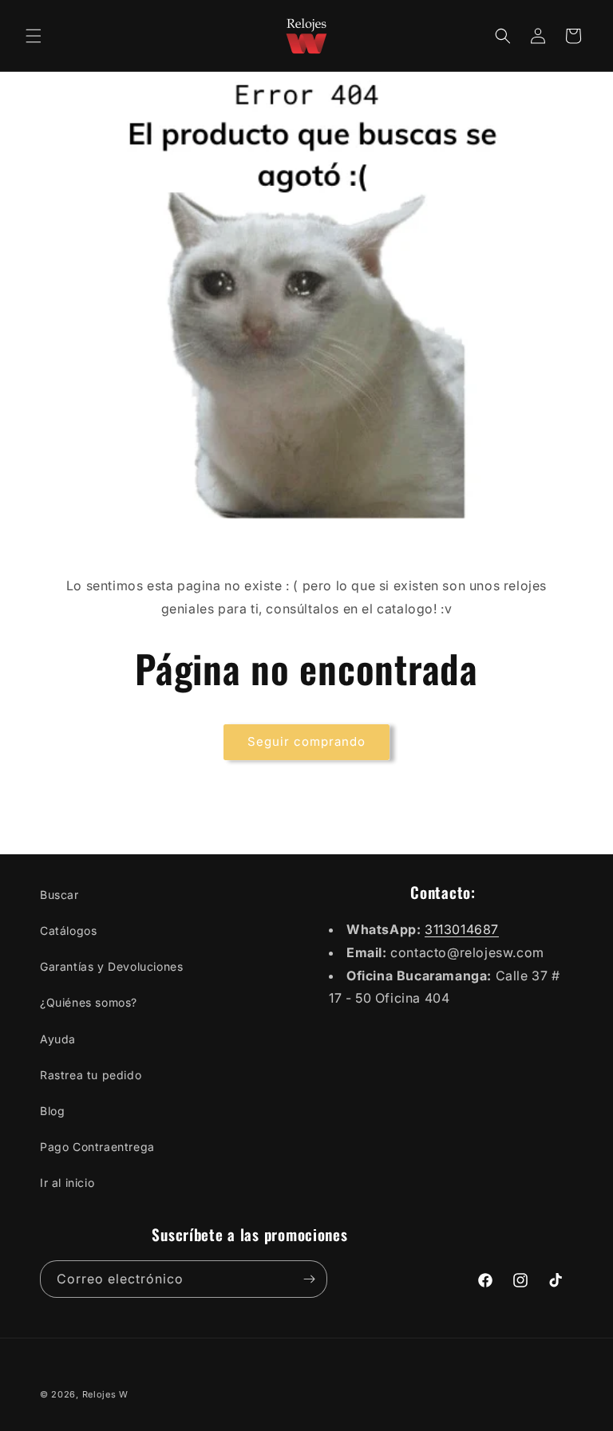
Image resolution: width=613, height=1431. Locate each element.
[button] (33, 35)
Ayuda (58, 1039)
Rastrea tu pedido (90, 1075)
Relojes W (105, 1394)
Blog (52, 1111)
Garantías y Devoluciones (111, 966)
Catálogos (68, 930)
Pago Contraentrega (97, 1146)
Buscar (59, 894)
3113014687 (462, 929)
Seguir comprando (306, 741)
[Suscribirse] (308, 1279)
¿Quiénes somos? (88, 1002)
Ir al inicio (67, 1182)
